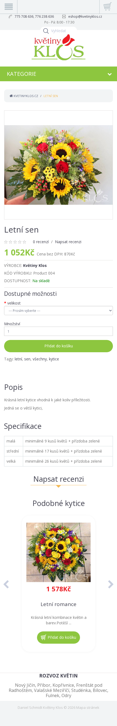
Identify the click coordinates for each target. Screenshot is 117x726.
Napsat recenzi (68, 241)
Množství (12, 323)
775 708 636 (24, 16)
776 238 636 (44, 16)
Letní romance (58, 604)
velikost (14, 303)
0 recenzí (41, 241)
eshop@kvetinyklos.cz (85, 16)
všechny (40, 359)
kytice (54, 359)
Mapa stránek (87, 707)
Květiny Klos (35, 265)
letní (18, 359)
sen (27, 359)
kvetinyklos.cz (25, 96)
